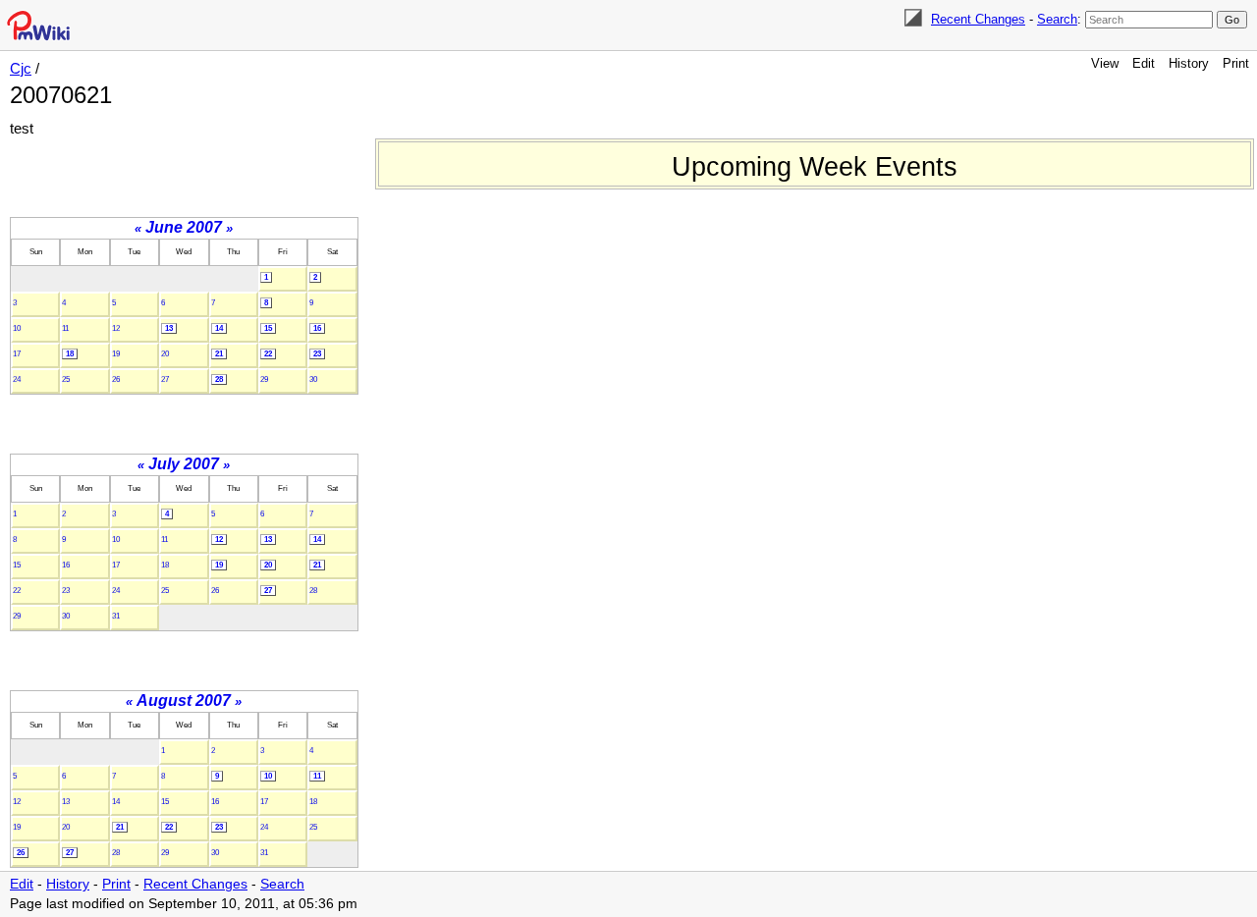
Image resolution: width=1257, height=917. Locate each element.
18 (70, 354)
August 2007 (184, 700)
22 (268, 354)
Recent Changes (978, 19)
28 (219, 379)
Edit (1143, 63)
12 (116, 328)
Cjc (20, 68)
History (1189, 63)
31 (116, 616)
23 (317, 354)
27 (165, 379)
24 (17, 379)
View (1105, 63)
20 (165, 354)
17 (17, 354)
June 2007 (183, 227)
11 (65, 328)
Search (1057, 19)
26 (116, 379)
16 (317, 328)
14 (219, 328)
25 (66, 379)
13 (169, 328)
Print (1236, 63)
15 (268, 328)
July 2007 (183, 464)
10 (17, 328)
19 (116, 354)
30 (313, 379)
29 (264, 379)
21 (219, 354)
